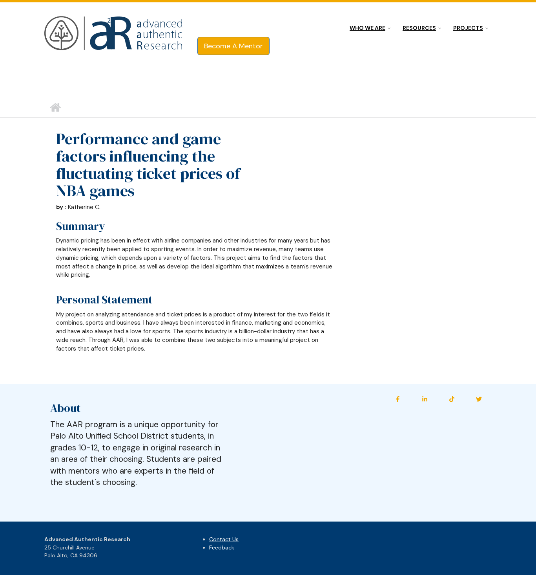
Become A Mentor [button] (233, 46)
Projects (468, 27)
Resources (419, 27)
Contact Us (224, 539)
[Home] (114, 34)
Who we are (367, 27)
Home (55, 108)
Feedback (221, 547)
